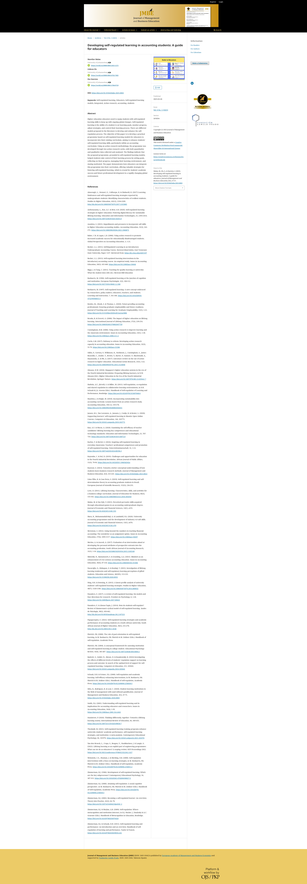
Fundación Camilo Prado (109, 858)
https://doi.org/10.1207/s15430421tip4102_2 (105, 804)
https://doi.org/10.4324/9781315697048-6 (124, 393)
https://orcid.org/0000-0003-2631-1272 (104, 65)
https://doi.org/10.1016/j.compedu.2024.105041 (106, 669)
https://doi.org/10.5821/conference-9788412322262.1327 (110, 752)
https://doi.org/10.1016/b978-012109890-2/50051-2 (112, 767)
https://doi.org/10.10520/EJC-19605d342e (114, 462)
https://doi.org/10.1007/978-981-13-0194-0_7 (129, 379)
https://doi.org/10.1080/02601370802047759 (105, 324)
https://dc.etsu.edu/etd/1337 (136, 253)
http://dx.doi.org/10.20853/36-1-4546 (102, 629)
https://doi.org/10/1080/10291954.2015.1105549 (116, 551)
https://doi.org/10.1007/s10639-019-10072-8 (108, 436)
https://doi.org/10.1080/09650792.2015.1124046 (106, 364)
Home (90, 38)
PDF (158, 87)
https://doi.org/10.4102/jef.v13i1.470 (102, 525)
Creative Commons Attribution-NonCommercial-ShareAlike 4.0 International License (168, 145)
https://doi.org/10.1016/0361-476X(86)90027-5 (113, 778)
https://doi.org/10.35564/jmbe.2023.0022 (131, 474)
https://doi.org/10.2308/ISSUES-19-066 (123, 563)
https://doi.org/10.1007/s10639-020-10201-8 (105, 219)
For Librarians (196, 52)
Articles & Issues (129, 30)
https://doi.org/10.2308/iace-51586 (106, 347)
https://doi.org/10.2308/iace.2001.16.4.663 (104, 712)
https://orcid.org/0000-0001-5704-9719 (104, 85)
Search (218, 30)
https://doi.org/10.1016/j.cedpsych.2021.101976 (125, 738)
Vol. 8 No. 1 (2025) (110, 38)
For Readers (195, 45)
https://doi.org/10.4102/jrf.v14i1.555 (102, 511)
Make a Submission (199, 63)
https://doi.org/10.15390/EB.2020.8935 (103, 577)
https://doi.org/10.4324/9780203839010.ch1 (105, 833)
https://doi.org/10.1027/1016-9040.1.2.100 (104, 284)
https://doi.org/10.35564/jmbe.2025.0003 (108, 93)
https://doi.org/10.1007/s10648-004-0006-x (123, 651)
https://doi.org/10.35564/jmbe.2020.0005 (104, 698)
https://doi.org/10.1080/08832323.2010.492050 (113, 497)
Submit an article (148, 30)
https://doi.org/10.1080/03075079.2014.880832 (120, 588)
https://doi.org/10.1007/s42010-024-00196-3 (105, 451)
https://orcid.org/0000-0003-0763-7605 (104, 75)
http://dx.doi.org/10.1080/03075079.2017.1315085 (107, 204)
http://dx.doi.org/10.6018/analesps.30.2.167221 (106, 614)
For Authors (195, 49)
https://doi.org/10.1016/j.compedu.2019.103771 (106, 422)
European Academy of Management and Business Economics (186, 855)
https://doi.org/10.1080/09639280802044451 (105, 408)
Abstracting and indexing (170, 30)
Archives (98, 38)
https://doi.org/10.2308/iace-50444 (122, 264)
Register (213, 2)
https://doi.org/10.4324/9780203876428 (103, 818)
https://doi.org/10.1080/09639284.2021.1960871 (110, 230)
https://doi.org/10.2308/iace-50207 (124, 537)
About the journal (91, 30)
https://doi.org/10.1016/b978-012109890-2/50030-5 (112, 683)
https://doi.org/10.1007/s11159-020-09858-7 (105, 723)
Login (221, 2)
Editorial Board (110, 30)
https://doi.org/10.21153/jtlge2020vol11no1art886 (107, 313)
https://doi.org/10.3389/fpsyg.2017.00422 (104, 600)
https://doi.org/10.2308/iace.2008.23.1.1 (103, 336)
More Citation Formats (163, 188)
